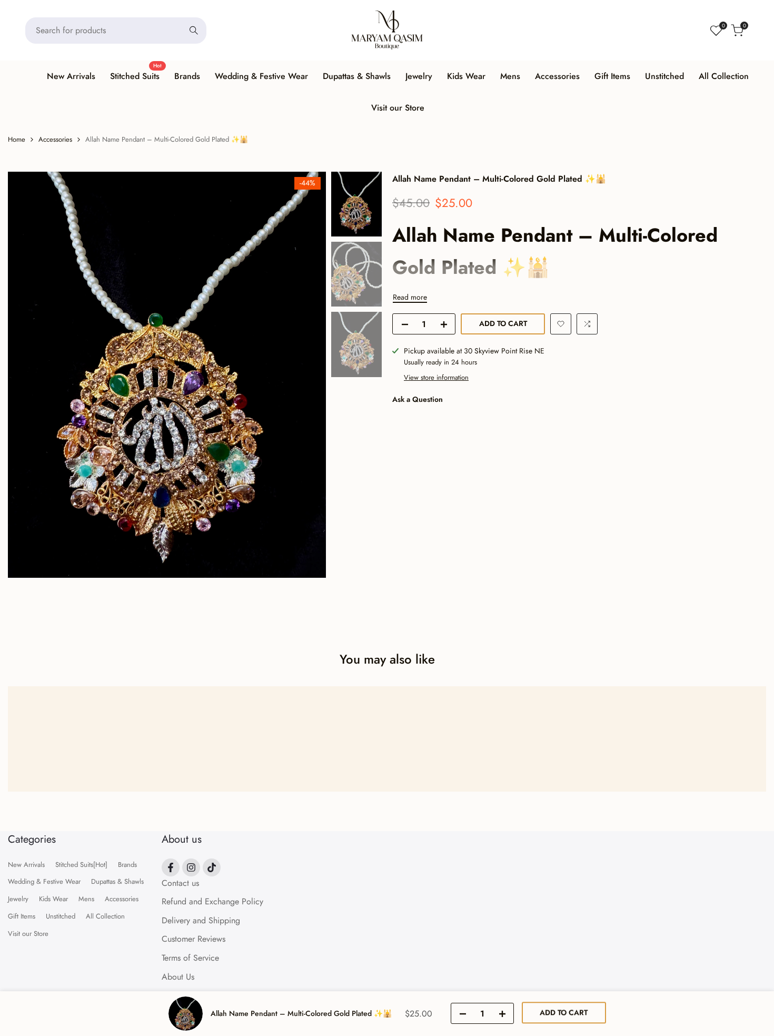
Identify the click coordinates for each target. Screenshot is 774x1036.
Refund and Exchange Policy (212, 901)
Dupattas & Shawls (117, 881)
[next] (304, 374)
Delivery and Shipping (201, 920)
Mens (86, 899)
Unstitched (60, 916)
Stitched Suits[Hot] (81, 865)
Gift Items (21, 916)
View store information (436, 377)
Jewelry (18, 899)
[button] (560, 323)
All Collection (105, 916)
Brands (127, 865)
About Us (178, 977)
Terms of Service (190, 958)
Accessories (55, 139)
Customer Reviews (193, 939)
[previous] (28, 374)
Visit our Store (28, 934)
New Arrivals (26, 865)
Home (16, 139)
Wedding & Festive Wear (44, 881)
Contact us (180, 883)
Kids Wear (53, 899)
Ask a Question (417, 399)
